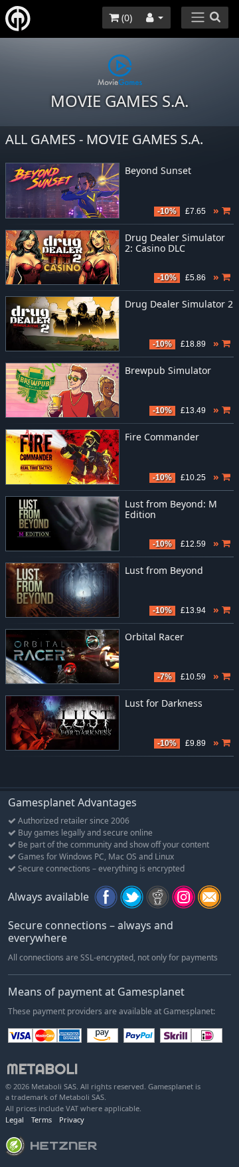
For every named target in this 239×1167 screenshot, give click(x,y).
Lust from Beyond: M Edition (171, 510)
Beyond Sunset (158, 171)
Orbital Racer (154, 637)
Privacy (71, 1119)
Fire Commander (162, 437)
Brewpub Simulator (168, 371)
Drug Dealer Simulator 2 (179, 304)
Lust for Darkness (163, 703)
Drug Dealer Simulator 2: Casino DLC (175, 243)
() (125, 17)
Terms (41, 1119)
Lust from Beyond (164, 571)
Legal (14, 1119)
